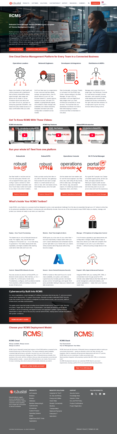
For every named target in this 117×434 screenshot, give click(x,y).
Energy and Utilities (55, 398)
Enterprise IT (53, 413)
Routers (31, 398)
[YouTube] (104, 394)
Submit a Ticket (74, 398)
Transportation (54, 408)
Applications (33, 421)
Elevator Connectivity (56, 403)
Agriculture (53, 416)
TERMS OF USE (93, 429)
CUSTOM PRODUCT (55, 3)
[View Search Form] (88, 3)
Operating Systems (35, 413)
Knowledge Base (75, 396)
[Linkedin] (100, 394)
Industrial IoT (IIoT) (55, 393)
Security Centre (74, 393)
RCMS (31, 416)
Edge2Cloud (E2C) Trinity (36, 418)
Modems (31, 396)
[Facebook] (92, 394)
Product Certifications (76, 403)
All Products (33, 393)
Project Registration (76, 406)
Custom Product (34, 411)
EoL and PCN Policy (76, 401)
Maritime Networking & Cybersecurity (36, 404)
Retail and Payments (56, 411)
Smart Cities (53, 401)
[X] (96, 394)
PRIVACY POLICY (82, 429)
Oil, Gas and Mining (55, 396)
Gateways (32, 401)
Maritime (52, 406)
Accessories (33, 408)
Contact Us (95, 3)
